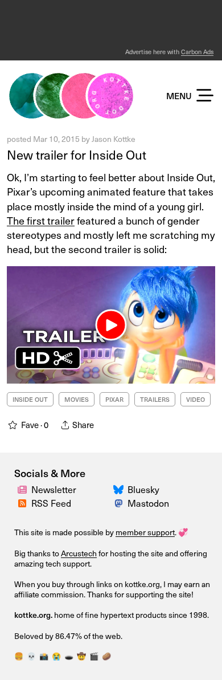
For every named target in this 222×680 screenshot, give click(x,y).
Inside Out (30, 399)
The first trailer (41, 220)
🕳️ (68, 656)
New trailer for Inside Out (76, 154)
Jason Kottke (113, 138)
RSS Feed (51, 503)
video (195, 399)
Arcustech (79, 553)
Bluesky (143, 489)
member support (145, 532)
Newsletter (53, 489)
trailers (155, 399)
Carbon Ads (197, 51)
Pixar (114, 399)
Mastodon (148, 503)
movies (76, 399)
